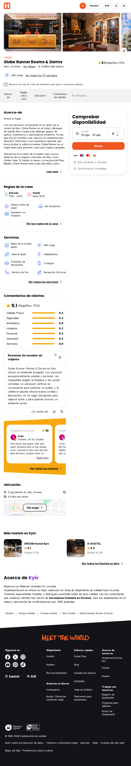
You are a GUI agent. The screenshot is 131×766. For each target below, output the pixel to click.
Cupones (85, 742)
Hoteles (50, 664)
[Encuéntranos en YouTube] (7, 664)
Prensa (105, 667)
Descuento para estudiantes (82, 698)
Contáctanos (53, 689)
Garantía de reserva (85, 673)
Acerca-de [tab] (8, 96)
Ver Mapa (29, 66)
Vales (95, 742)
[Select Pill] (83, 6)
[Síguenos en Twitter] (15, 657)
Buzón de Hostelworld (108, 713)
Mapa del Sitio (13, 750)
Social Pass (80, 656)
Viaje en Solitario (83, 689)
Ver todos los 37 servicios (41, 75)
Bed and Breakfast (56, 673)
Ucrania (15, 66)
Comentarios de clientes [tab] (60, 96)
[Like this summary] (54, 411)
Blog (76, 664)
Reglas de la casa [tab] (23, 95)
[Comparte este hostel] (124, 51)
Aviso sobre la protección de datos (24, 742)
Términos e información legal (61, 742)
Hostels (50, 656)
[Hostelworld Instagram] (23, 657)
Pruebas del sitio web (112, 742)
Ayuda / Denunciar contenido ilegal (56, 698)
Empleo (106, 676)
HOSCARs (79, 681)
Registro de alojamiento (108, 696)
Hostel (8, 57)
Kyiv (6, 66)
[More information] (60, 357)
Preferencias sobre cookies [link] (38, 750)
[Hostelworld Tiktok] (23, 664)
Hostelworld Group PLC (112, 659)
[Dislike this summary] (62, 411)
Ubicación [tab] (40, 95)
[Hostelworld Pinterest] (15, 664)
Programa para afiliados (110, 704)
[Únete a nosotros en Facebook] (7, 657)
